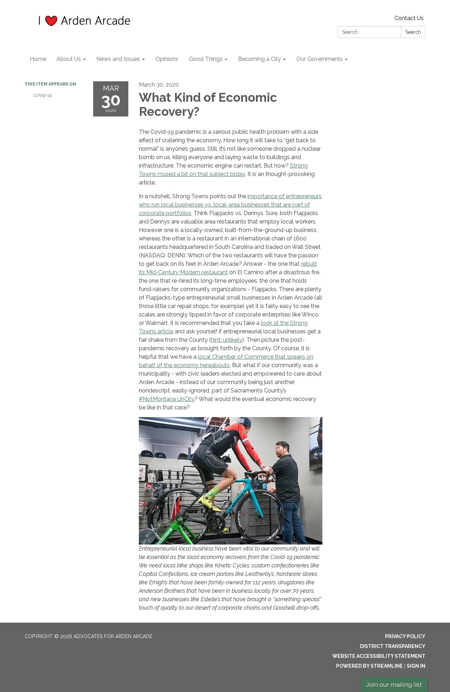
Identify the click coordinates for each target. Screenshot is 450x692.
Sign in (416, 666)
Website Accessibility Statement (378, 656)
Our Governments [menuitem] (319, 59)
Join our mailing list (394, 684)
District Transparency (392, 646)
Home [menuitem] (38, 59)
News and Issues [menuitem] (118, 59)
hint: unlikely (226, 339)
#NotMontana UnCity (166, 399)
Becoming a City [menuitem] (259, 59)
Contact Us (409, 18)
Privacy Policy (405, 636)
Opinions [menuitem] (166, 59)
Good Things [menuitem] (206, 59)
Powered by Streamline (369, 666)
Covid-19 (42, 95)
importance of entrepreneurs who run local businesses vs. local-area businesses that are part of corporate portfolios (230, 204)
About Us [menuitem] (69, 59)
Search (413, 32)
